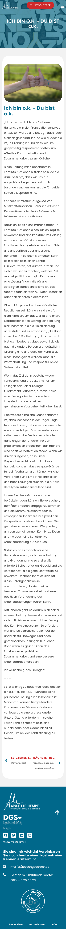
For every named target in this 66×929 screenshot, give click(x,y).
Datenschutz (37, 924)
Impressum (16, 924)
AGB (54, 924)
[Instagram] (29, 835)
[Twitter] (13, 835)
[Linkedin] (21, 835)
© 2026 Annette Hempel (14, 842)
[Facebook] (5, 835)
